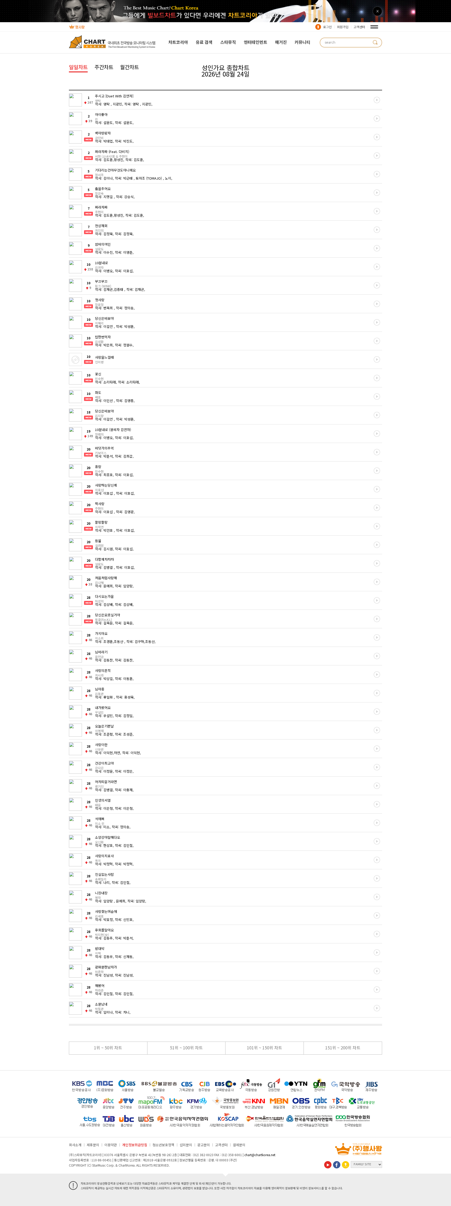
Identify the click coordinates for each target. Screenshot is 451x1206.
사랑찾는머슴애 (106, 913)
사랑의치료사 (104, 857)
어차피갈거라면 (106, 783)
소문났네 (101, 1006)
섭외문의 (186, 1144)
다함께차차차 (104, 561)
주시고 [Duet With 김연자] (114, 97)
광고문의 (203, 1144)
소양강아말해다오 (107, 839)
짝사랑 (99, 505)
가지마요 (101, 635)
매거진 (281, 42)
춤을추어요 (103, 190)
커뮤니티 (302, 42)
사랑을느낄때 (104, 359)
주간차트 (103, 67)
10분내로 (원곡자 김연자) (113, 431)
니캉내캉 (101, 894)
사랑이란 (101, 746)
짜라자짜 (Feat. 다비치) (112, 153)
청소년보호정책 (163, 1144)
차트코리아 (178, 42)
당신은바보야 (104, 320)
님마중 (99, 691)
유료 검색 (204, 42)
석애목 (99, 820)
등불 (99, 542)
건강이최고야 (104, 765)
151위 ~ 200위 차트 (342, 1047)
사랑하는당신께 (106, 487)
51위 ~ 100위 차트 (186, 1047)
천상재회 (101, 227)
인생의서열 (103, 802)
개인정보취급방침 (134, 1144)
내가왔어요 (103, 709)
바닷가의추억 (104, 450)
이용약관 (110, 1144)
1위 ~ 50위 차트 (108, 1047)
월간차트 (129, 67)
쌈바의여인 (103, 246)
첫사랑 (99, 301)
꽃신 (99, 375)
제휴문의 (93, 1144)
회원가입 (342, 27)
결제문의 (239, 1144)
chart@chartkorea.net (259, 1154)
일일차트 (78, 67)
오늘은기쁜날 (104, 728)
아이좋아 (101, 116)
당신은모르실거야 (107, 616)
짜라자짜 (101, 209)
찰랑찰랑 (101, 524)
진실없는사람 (104, 876)
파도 (98, 394)
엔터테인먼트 (255, 42)
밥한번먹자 (103, 338)
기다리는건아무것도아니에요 (115, 172)
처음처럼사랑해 (106, 579)
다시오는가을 (104, 598)
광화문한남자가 (106, 969)
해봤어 (99, 987)
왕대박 (99, 950)
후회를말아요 (104, 931)
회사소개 (75, 1144)
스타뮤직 (228, 42)
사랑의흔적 (103, 672)
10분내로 (101, 264)
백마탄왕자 (103, 135)
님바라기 (101, 653)
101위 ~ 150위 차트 (264, 1047)
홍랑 (99, 468)
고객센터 (359, 27)
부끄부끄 (103, 283)
